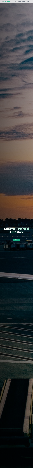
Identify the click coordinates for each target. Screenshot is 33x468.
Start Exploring (16, 239)
